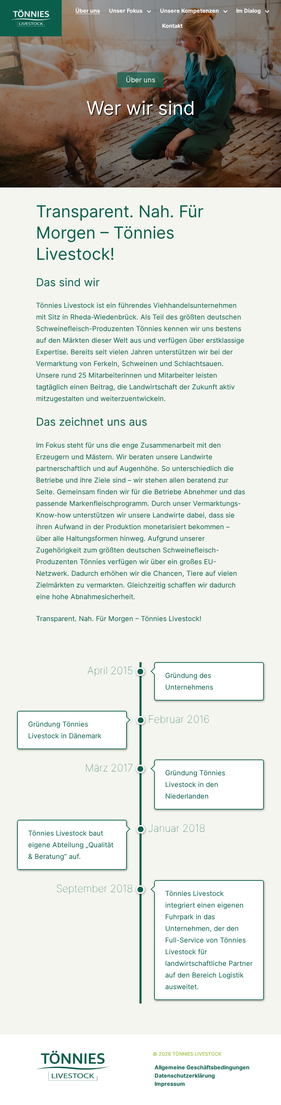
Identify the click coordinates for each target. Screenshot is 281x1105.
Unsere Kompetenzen (189, 10)
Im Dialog (248, 10)
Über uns (87, 10)
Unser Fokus (126, 10)
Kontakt (172, 25)
